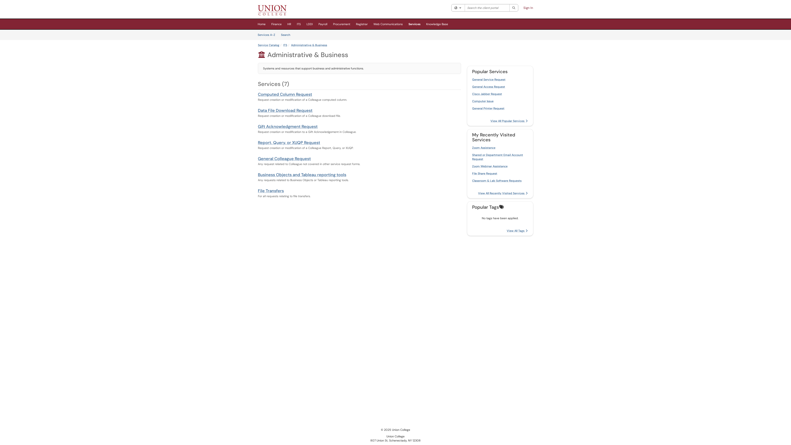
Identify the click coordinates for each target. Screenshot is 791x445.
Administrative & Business (309, 45)
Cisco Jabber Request (487, 94)
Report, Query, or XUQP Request (289, 142)
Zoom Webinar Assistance (490, 166)
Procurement (341, 24)
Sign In (528, 8)
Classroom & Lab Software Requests (497, 181)
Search (287, 35)
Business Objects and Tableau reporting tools (302, 174)
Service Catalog (268, 45)
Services (414, 24)
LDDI (310, 24)
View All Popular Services (507, 121)
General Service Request (488, 79)
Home (262, 24)
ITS (299, 24)
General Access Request (488, 87)
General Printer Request (488, 108)
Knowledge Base (437, 24)
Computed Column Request (285, 94)
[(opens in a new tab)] (272, 10)
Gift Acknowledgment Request (288, 126)
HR (289, 24)
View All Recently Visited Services (501, 193)
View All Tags (516, 231)
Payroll (322, 24)
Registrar (362, 24)
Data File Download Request (285, 110)
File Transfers (271, 190)
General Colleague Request (284, 158)
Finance (276, 24)
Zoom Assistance (483, 148)
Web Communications (388, 24)
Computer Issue (483, 101)
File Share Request (484, 173)
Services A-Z (266, 35)
